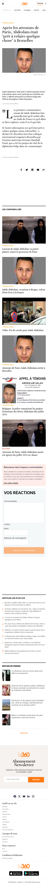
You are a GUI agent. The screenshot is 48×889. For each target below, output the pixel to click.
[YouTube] (24, 796)
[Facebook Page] (15, 796)
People (4, 824)
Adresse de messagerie (15, 538)
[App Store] (16, 873)
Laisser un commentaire (24, 550)
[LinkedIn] (28, 796)
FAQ (3, 849)
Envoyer (36, 779)
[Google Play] (31, 873)
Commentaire (10, 501)
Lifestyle (5, 827)
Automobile (5, 822)
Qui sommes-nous (8, 836)
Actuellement (6, 10)
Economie (27, 10)
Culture (4, 817)
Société (36, 10)
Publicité (5, 839)
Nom (6, 528)
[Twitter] (19, 796)
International (8, 23)
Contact (4, 851)
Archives (5, 842)
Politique (17, 10)
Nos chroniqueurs (7, 830)
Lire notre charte (11, 483)
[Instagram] (33, 796)
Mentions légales (7, 858)
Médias (4, 819)
